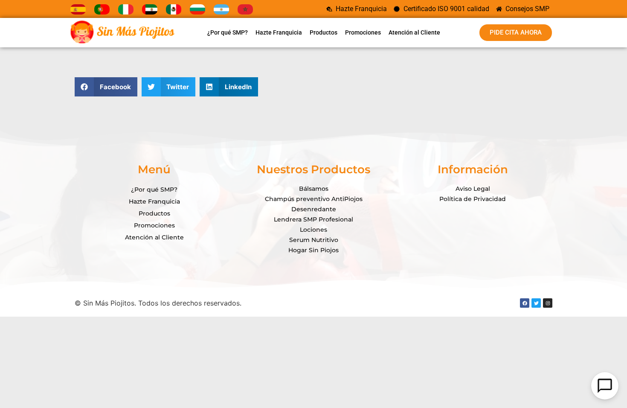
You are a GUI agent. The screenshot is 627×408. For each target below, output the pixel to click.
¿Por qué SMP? (227, 32)
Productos (323, 32)
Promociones (363, 32)
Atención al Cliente (414, 32)
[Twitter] (536, 303)
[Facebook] (524, 303)
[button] (106, 86)
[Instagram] (547, 303)
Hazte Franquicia (278, 32)
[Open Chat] (604, 385)
